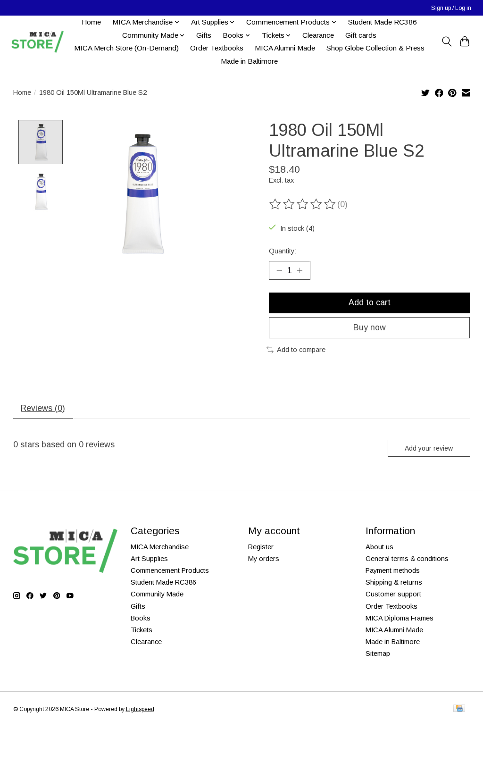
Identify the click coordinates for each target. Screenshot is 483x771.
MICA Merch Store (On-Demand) (126, 48)
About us (379, 547)
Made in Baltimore (249, 61)
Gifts (203, 35)
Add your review (429, 448)
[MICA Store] (37, 42)
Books (140, 618)
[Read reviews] (303, 204)
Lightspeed (140, 709)
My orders (263, 558)
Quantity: (282, 251)
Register (261, 547)
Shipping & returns (394, 582)
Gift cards (360, 35)
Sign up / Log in (451, 8)
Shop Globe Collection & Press (375, 48)
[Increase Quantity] (299, 270)
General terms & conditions (407, 558)
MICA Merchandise (160, 547)
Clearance (318, 35)
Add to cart (370, 302)
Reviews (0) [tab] (43, 408)
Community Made (157, 594)
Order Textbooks (216, 48)
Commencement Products (170, 570)
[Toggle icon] (446, 41)
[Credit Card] (459, 708)
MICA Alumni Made (285, 48)
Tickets (141, 630)
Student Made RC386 (382, 22)
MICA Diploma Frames (399, 618)
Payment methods (393, 570)
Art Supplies (149, 558)
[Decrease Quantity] (279, 270)
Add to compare (301, 349)
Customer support (393, 594)
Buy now (369, 327)
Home (91, 22)
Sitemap (378, 653)
